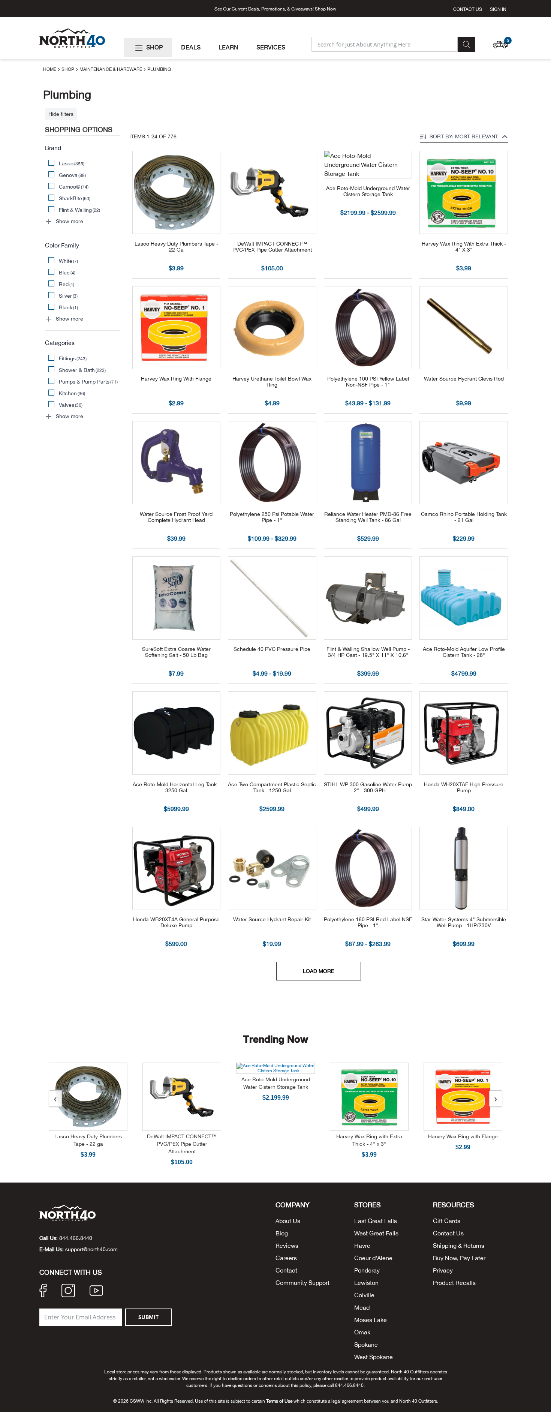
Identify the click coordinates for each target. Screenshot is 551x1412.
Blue (67, 273)
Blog (282, 1233)
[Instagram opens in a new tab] (68, 1292)
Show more (69, 221)
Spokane (366, 1344)
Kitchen (72, 393)
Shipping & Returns (458, 1245)
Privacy (443, 1270)
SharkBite (75, 198)
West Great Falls (376, 1233)
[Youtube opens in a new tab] (96, 1291)
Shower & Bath (82, 370)
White (68, 261)
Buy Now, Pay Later (459, 1258)
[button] (502, 41)
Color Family (62, 245)
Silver (68, 296)
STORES (367, 1205)
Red (67, 284)
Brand (53, 147)
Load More (318, 971)
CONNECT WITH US (70, 1272)
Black (68, 307)
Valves (71, 405)
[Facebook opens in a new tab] (43, 1292)
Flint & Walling (79, 210)
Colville (364, 1295)
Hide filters (60, 114)
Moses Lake (370, 1319)
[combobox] (384, 44)
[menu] (214, 47)
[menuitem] (148, 47)
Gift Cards (446, 1220)
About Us (288, 1220)
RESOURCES (453, 1205)
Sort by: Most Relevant (464, 136)
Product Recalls (454, 1282)
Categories (60, 342)
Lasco (72, 163)
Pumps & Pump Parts (88, 382)
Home (50, 69)
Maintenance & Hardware (111, 69)
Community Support (302, 1282)
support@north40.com (91, 1249)
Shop (68, 69)
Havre (362, 1245)
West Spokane (373, 1357)
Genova (72, 175)
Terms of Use (279, 1401)
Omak (362, 1332)
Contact (286, 1270)
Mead (362, 1307)
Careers (286, 1258)
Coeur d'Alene (373, 1258)
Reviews (287, 1245)
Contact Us (467, 9)
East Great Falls (375, 1220)
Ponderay (367, 1270)
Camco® (74, 187)
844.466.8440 (75, 1238)
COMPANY (293, 1205)
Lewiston (366, 1282)
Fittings (73, 358)
